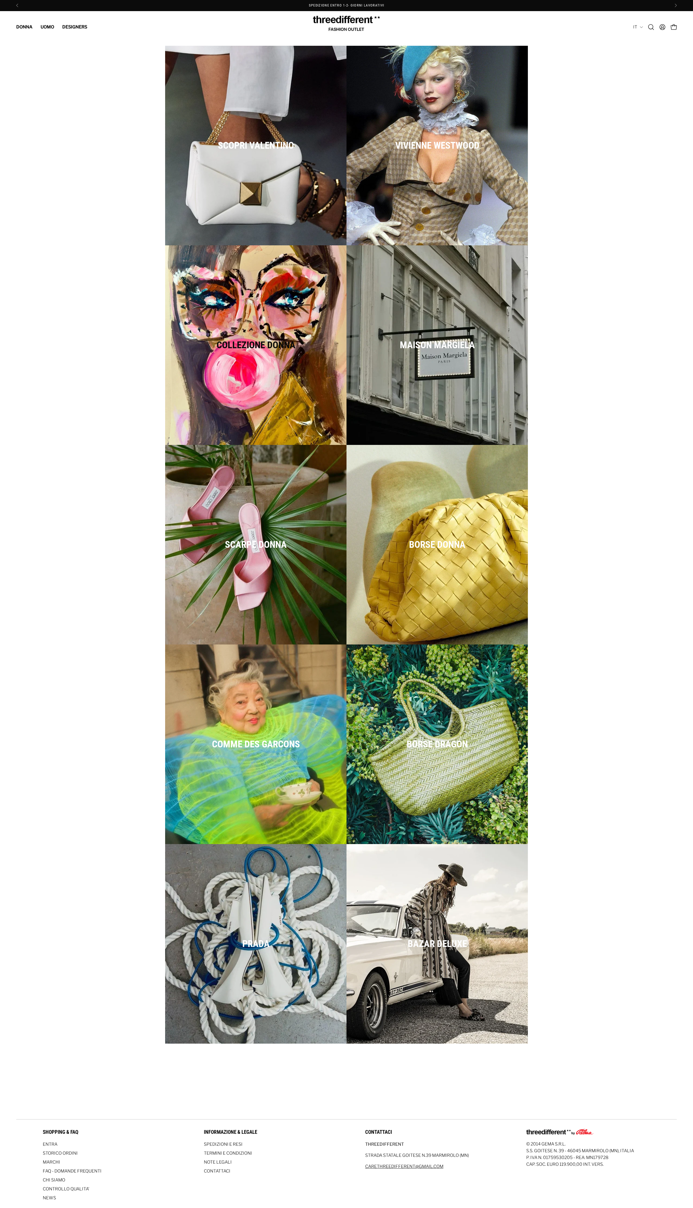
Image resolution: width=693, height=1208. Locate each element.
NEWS (49, 1197)
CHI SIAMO (54, 1180)
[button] (651, 27)
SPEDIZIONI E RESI (223, 1144)
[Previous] (17, 5)
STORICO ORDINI (60, 1153)
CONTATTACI (217, 1171)
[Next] (675, 5)
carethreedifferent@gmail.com (404, 1166)
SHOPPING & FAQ (60, 1132)
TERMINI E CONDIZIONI (228, 1153)
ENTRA (50, 1144)
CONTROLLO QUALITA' (66, 1188)
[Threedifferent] (346, 27)
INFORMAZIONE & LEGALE (230, 1132)
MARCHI (51, 1162)
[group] (346, 5)
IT (635, 27)
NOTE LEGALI (218, 1162)
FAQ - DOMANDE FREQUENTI (72, 1171)
